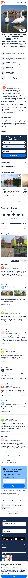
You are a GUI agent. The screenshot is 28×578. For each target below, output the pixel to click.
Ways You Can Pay (7, 554)
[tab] (9, 501)
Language (4, 520)
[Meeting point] (25, 162)
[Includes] (25, 131)
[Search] (10, 3)
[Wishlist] (14, 3)
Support (4, 544)
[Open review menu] (25, 268)
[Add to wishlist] (19, 176)
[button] (17, 39)
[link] (11, 189)
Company (4, 547)
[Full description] (25, 117)
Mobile (4, 535)
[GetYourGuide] (3, 3)
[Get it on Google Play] (7, 539)
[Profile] (25, 3)
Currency (4, 527)
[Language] (21, 3)
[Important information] (25, 166)
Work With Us (5, 551)
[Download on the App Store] (19, 539)
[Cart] (17, 3)
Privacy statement (15, 494)
